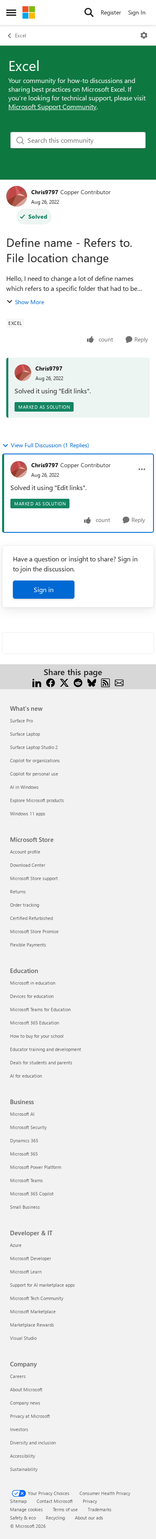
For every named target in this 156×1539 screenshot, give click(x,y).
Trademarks (99, 1509)
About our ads (89, 1518)
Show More (29, 302)
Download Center (27, 865)
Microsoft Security (28, 1127)
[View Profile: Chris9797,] (23, 372)
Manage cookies (26, 1509)
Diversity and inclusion (33, 1442)
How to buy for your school (37, 1036)
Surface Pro (21, 720)
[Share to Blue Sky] (91, 682)
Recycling (55, 1518)
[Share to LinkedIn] (36, 682)
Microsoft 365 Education (34, 1022)
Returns (18, 891)
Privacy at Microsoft (30, 1416)
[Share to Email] (119, 682)
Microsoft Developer (30, 1258)
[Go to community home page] (28, 12)
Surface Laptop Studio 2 (34, 747)
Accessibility (22, 1456)
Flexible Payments (28, 944)
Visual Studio (23, 1338)
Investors (19, 1429)
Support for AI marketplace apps (42, 1285)
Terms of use (65, 1509)
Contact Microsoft (55, 1501)
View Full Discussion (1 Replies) (50, 445)
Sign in (44, 589)
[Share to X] (64, 682)
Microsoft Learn (26, 1271)
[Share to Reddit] (78, 682)
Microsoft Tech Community (36, 1298)
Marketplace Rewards (32, 1325)
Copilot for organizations (35, 760)
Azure (16, 1245)
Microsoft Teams (26, 1180)
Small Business (25, 1207)
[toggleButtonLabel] (144, 35)
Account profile (25, 852)
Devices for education (32, 996)
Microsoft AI (22, 1114)
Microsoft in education (32, 983)
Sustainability (23, 1469)
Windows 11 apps (27, 813)
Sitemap (18, 1501)
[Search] (89, 12)
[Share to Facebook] (50, 682)
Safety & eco (23, 1518)
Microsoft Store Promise (34, 931)
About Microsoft (26, 1389)
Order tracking (24, 905)
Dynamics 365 (24, 1140)
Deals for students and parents (41, 1062)
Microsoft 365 (24, 1154)
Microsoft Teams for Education (40, 1009)
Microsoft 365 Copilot (32, 1193)
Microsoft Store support (34, 878)
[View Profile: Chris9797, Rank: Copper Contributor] (16, 196)
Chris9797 (44, 192)
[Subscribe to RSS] (105, 682)
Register (111, 12)
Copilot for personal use (34, 774)
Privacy (90, 1501)
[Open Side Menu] (11, 12)
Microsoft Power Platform (35, 1167)
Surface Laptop (25, 734)
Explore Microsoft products (37, 800)
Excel (20, 35)
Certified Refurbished (31, 918)
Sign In (137, 12)
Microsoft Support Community (52, 106)
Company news (25, 1403)
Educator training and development (45, 1049)
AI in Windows (24, 787)
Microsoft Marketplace (33, 1311)
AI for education (26, 1076)
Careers (18, 1376)
